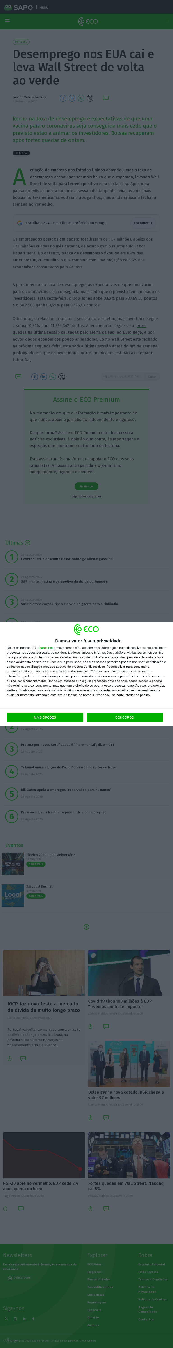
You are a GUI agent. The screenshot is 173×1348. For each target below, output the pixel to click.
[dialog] (86, 674)
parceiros (46, 647)
